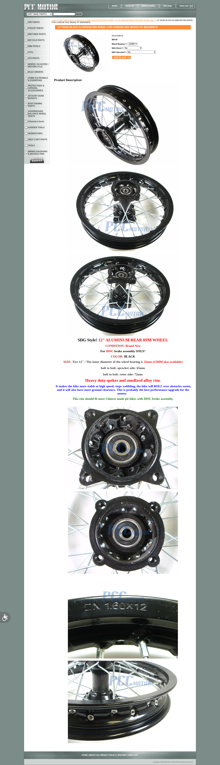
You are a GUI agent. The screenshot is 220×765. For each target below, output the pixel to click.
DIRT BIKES (34, 22)
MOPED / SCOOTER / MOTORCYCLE (38, 65)
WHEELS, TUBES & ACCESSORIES (91, 20)
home (114, 6)
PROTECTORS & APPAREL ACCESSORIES (36, 88)
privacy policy (148, 6)
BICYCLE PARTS (36, 40)
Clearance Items (36, 121)
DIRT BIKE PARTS (66, 20)
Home (54, 20)
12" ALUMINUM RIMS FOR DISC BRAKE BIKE (135, 20)
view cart (184, 6)
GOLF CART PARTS (37, 139)
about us (129, 6)
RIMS (111, 20)
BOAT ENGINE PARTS (35, 104)
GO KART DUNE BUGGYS (36, 97)
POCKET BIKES (35, 28)
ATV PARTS (33, 58)
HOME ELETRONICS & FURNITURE (38, 79)
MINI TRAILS (34, 46)
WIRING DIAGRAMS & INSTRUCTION (37, 152)
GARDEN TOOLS (36, 127)
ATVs (30, 52)
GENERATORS (35, 133)
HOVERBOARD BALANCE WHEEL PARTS (37, 113)
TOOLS (31, 145)
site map (167, 6)
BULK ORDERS (35, 72)
